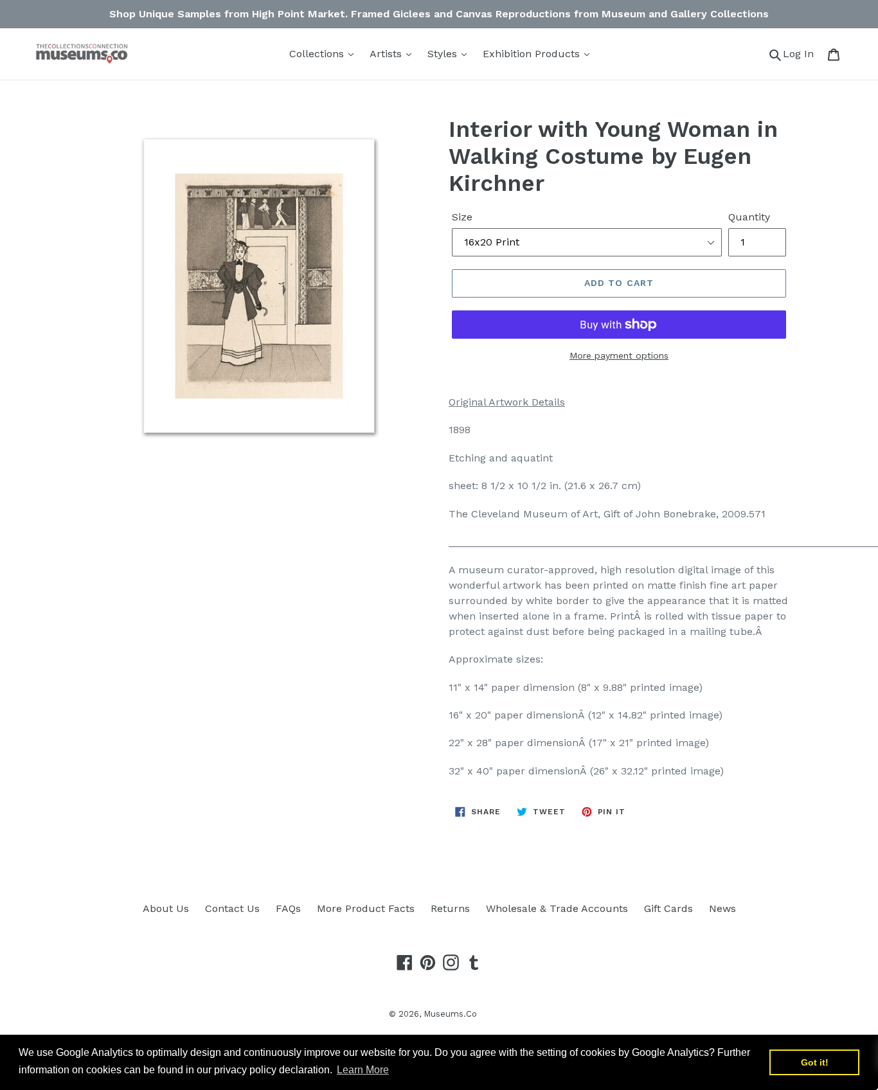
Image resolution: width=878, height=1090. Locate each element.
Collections (318, 54)
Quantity (749, 217)
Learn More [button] (363, 1069)
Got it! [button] (815, 1062)
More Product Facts (366, 908)
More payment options (618, 355)
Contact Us (232, 908)
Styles (443, 54)
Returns (450, 908)
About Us (166, 908)
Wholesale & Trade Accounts (557, 908)
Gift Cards (668, 908)
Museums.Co (450, 1014)
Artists (387, 54)
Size (462, 217)
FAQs (288, 908)
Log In (802, 53)
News (722, 908)
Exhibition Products (533, 54)
